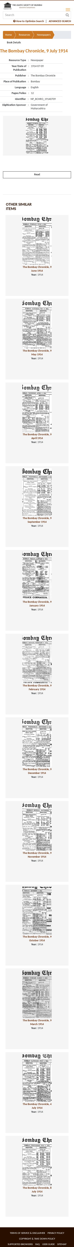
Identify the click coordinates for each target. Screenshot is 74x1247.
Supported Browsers (20, 1244)
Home (8, 34)
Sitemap (62, 1244)
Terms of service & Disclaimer (27, 1233)
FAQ (37, 1244)
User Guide (48, 1244)
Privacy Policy (56, 1233)
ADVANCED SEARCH (60, 21)
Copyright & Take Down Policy (37, 1239)
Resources (24, 34)
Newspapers (44, 34)
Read (37, 174)
